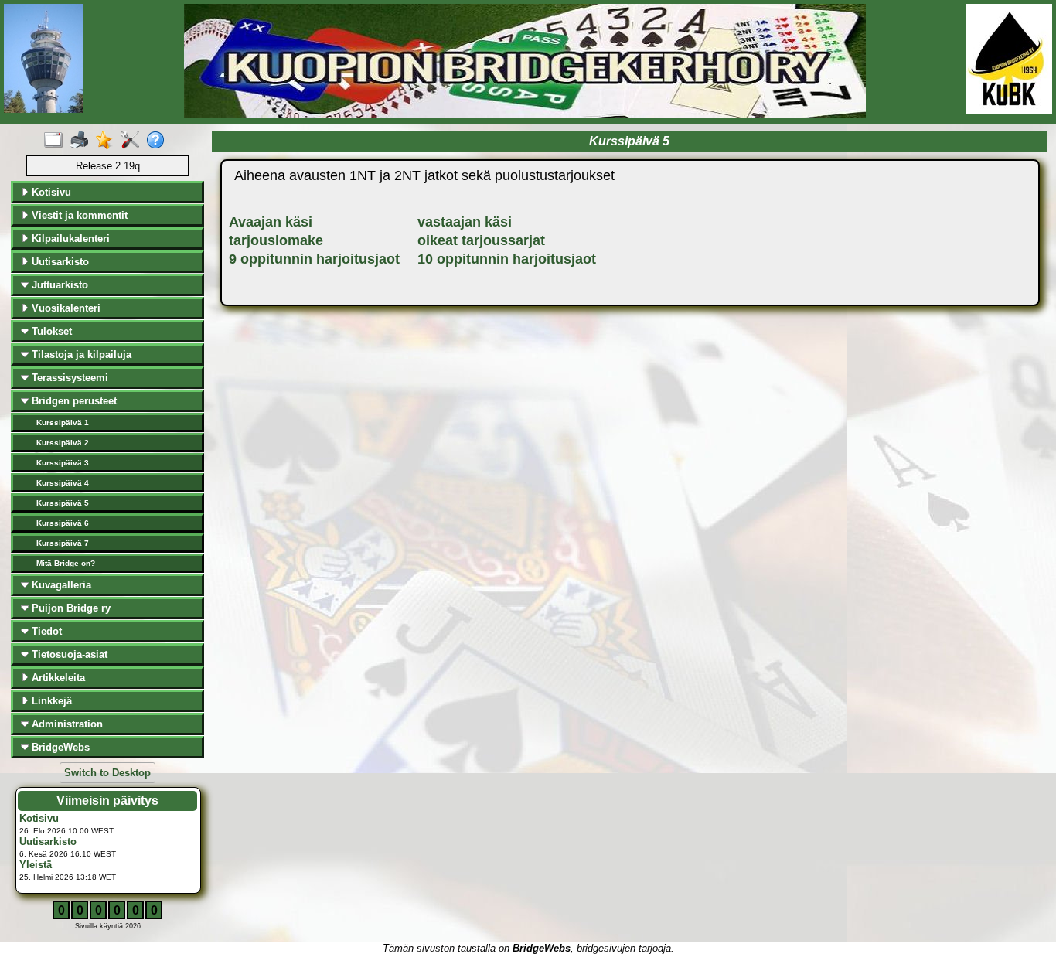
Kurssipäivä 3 (62, 462)
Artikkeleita (57, 677)
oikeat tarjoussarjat (481, 240)
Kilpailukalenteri (69, 238)
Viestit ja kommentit (78, 215)
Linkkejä (50, 701)
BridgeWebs (59, 747)
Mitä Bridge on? (65, 563)
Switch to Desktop (107, 773)
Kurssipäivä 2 (62, 442)
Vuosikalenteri (64, 308)
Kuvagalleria (60, 585)
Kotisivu (50, 192)
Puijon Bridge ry (70, 608)
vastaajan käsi (464, 222)
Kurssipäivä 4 (62, 483)
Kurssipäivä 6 (62, 523)
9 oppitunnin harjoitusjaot (314, 259)
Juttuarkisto (58, 285)
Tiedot (45, 631)
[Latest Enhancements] (108, 141)
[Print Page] (82, 141)
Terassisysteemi (68, 377)
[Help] (159, 141)
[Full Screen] (57, 141)
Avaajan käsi (270, 222)
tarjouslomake (276, 240)
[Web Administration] (133, 141)
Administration (66, 724)
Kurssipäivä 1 (62, 422)
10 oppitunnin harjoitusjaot (506, 259)
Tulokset (50, 331)
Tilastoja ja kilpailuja (80, 354)
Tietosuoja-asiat (68, 654)
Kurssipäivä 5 (62, 503)
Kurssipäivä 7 (62, 543)
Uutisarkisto (59, 261)
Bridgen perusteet (73, 401)
